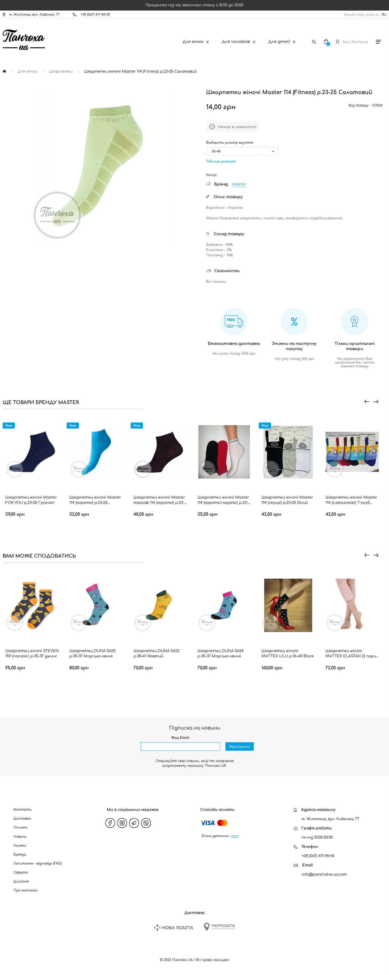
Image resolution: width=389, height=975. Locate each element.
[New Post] (173, 927)
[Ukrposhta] (219, 927)
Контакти (22, 809)
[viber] (146, 823)
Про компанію (25, 890)
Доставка (22, 818)
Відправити (239, 747)
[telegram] (134, 823)
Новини (19, 836)
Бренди (19, 854)
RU (384, 14)
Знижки (19, 845)
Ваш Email (180, 738)
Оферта (20, 872)
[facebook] (110, 823)
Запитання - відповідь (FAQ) (37, 863)
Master (239, 184)
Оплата (20, 827)
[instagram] (122, 823)
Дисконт (21, 881)
